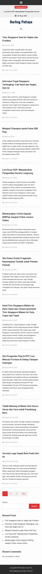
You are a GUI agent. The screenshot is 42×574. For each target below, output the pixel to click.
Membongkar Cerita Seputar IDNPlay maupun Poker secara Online (17, 217)
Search (5, 502)
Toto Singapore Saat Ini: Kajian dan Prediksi (22, 520)
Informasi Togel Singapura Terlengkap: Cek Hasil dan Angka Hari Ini (19, 84)
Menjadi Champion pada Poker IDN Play (20, 530)
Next (23, 494)
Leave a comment (11, 70)
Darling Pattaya (21, 21)
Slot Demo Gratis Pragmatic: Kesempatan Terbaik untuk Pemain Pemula (20, 261)
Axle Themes (28, 571)
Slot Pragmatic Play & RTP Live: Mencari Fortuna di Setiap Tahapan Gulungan (20, 359)
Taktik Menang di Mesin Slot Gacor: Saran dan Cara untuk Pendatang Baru (20, 409)
